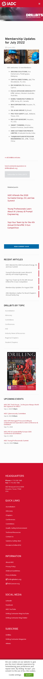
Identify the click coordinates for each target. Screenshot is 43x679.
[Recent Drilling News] (21, 390)
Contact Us (9, 537)
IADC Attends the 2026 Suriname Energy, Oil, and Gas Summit (21, 198)
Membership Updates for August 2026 (19, 287)
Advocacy (8, 315)
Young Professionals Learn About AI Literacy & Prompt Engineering (20, 212)
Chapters (9, 515)
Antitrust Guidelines (13, 571)
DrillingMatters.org (14, 579)
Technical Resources (13, 532)
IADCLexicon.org (13, 584)
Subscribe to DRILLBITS (17, 174)
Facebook (9, 605)
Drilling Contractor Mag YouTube (17, 613)
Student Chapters (11, 342)
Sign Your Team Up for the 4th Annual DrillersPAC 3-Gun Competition (21, 225)
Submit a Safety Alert (13, 541)
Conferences (10, 324)
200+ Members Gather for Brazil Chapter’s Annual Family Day (21, 294)
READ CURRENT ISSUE (21, 246)
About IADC (10, 562)
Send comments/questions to (15, 166)
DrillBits (8, 635)
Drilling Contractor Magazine (16, 639)
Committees (9, 320)
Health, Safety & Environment (16, 528)
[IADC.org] (9, 4)
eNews (8, 643)
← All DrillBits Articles (12, 158)
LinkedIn (9, 601)
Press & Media (11, 575)
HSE (6, 329)
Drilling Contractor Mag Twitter (16, 618)
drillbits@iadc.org (11, 168)
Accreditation (10, 311)
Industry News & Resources (15, 333)
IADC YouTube (11, 609)
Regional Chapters (12, 338)
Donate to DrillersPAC (13, 545)
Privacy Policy (11, 566)
